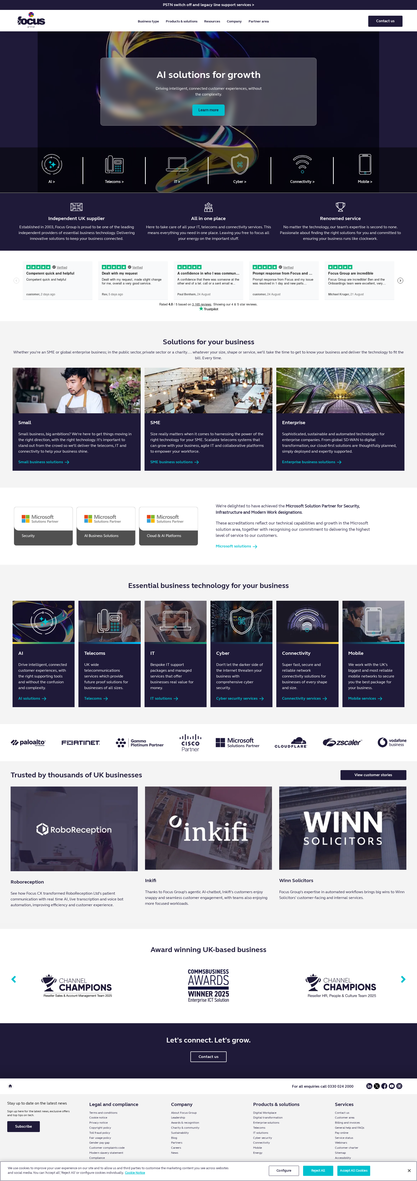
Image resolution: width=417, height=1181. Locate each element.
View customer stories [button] (373, 775)
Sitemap (340, 1152)
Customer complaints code (107, 1147)
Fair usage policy (100, 1138)
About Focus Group (184, 1112)
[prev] (14, 979)
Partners (176, 1142)
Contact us (385, 21)
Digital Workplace (264, 1112)
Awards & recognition (185, 1122)
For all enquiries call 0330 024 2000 (323, 1086)
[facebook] (384, 1088)
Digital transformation (268, 1117)
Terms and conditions (103, 1112)
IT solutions (260, 1132)
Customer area (344, 1117)
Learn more (208, 110)
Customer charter (346, 1147)
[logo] (31, 21)
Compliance (97, 1158)
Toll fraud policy (99, 1132)
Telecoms (259, 1127)
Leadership (178, 1117)
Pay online (341, 1132)
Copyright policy (100, 1127)
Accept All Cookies (353, 1171)
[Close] (409, 1170)
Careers (176, 1147)
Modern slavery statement (106, 1152)
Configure (284, 1171)
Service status (344, 1138)
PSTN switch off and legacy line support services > (208, 4)
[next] (403, 979)
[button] (149, 21)
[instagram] (399, 1088)
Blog (174, 1138)
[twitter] (377, 1088)
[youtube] (392, 1088)
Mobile (257, 1147)
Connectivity (261, 1142)
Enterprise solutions (266, 1122)
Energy (257, 1152)
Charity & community (185, 1127)
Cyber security (262, 1138)
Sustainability (180, 1132)
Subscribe (23, 1126)
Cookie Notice (135, 1173)
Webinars (341, 1142)
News (174, 1152)
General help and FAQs (349, 1127)
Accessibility (343, 1158)
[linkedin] (369, 1088)
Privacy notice (98, 1122)
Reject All (318, 1171)
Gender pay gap (99, 1142)
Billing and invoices (347, 1122)
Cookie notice (98, 1117)
